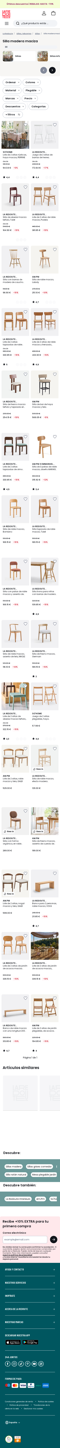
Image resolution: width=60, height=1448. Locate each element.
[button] (53, 13)
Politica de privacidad (19, 1405)
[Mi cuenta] (44, 13)
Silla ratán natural (16, 1174)
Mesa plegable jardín (44, 1174)
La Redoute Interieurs (18, 1199)
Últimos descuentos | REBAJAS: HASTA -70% (30, 4)
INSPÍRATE (10, 1295)
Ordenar (11, 82)
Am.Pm (40, 1199)
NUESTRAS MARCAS (14, 1322)
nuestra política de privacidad (17, 1255)
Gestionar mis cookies (33, 1408)
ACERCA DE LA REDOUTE (16, 1308)
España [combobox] (13, 1422)
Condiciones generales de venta (19, 1401)
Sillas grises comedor (39, 1166)
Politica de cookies (46, 1401)
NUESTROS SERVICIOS (15, 1282)
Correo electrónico (14, 1233)
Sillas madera (13, 1166)
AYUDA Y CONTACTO (14, 1269)
